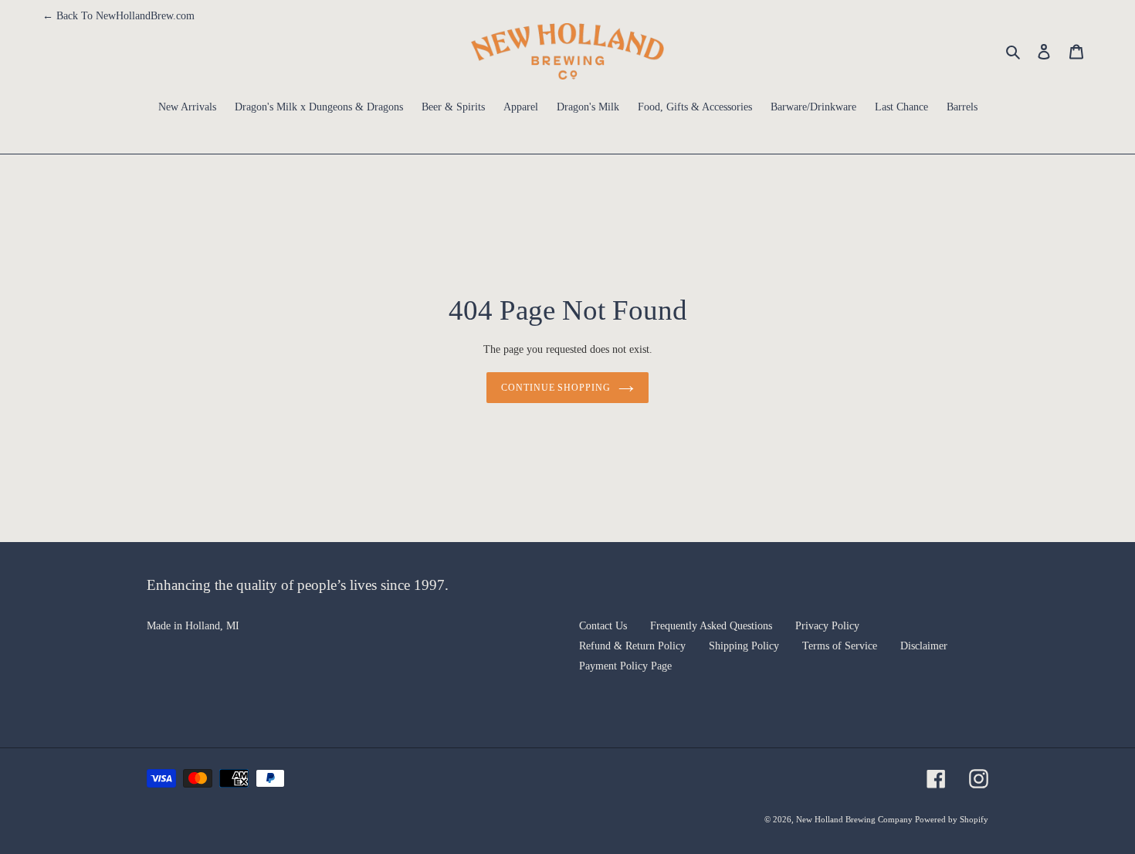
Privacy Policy (827, 626)
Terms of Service (839, 646)
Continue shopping (556, 387)
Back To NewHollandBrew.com (118, 16)
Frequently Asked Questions (711, 626)
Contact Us (603, 626)
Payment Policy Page (625, 666)
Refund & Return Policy (632, 646)
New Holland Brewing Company (855, 819)
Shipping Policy (744, 646)
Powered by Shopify (951, 819)
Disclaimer (923, 646)
